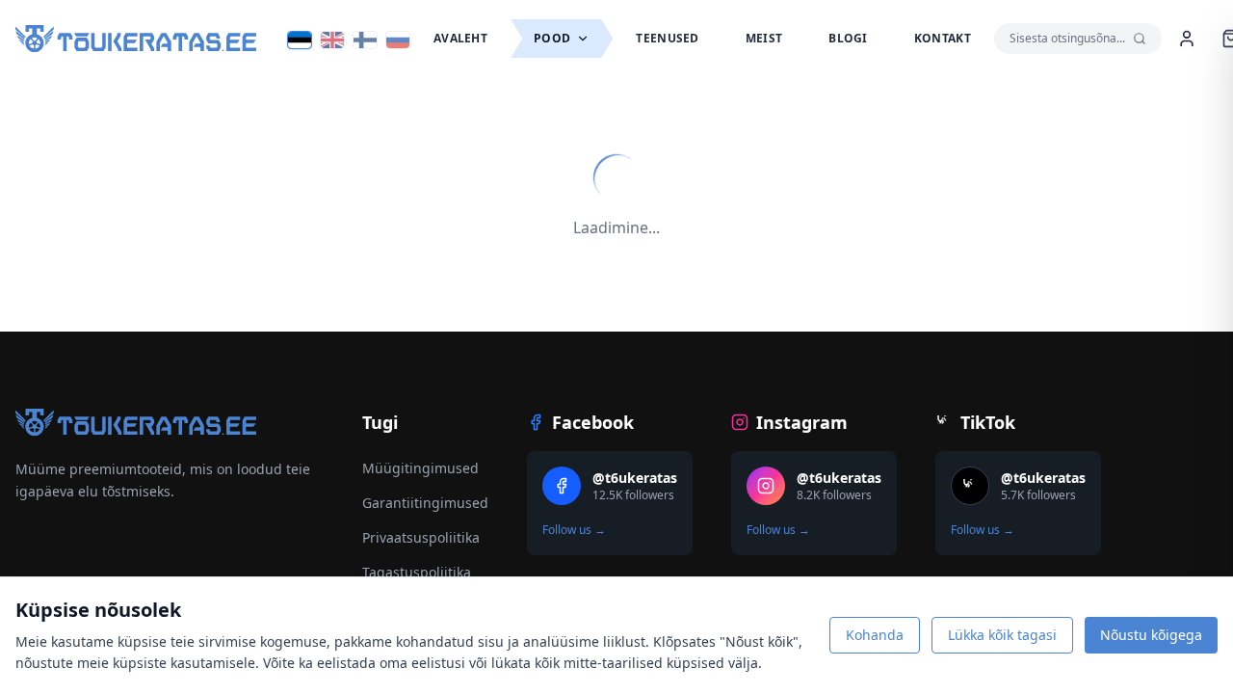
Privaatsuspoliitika (421, 537)
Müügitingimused (420, 468)
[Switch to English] (332, 40)
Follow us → (574, 530)
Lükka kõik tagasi (1002, 635)
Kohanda (875, 635)
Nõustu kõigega (1151, 635)
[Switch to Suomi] (365, 40)
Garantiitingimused (425, 503)
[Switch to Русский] (397, 40)
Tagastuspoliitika (416, 572)
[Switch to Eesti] (299, 40)
